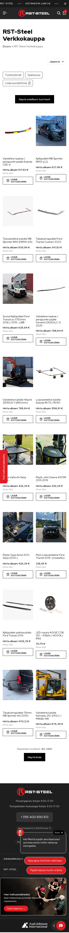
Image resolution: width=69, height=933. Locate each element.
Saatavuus (33, 75)
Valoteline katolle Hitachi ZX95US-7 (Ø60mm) (17, 401)
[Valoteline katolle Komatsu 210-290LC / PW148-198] (51, 685)
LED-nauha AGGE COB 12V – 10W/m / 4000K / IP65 (50, 635)
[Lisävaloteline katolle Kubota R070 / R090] (51, 372)
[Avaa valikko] (5, 13)
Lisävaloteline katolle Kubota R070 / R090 (48, 401)
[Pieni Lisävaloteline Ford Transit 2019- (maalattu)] (51, 527)
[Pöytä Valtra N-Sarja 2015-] (18, 450)
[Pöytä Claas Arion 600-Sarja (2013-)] (18, 527)
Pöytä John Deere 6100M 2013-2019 (51, 479)
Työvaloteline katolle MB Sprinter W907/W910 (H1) (17, 240)
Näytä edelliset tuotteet (34, 99)
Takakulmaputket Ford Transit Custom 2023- (49, 240)
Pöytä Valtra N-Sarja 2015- (14, 479)
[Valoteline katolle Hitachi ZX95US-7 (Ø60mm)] (18, 372)
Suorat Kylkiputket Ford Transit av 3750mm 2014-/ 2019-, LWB (16, 319)
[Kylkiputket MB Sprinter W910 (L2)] (51, 131)
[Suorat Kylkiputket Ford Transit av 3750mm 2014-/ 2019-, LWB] (18, 289)
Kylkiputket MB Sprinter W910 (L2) (49, 160)
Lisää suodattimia (16, 83)
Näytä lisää (34, 757)
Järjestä (54, 61)
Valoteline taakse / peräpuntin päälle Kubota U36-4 (17, 161)
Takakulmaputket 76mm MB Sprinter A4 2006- (17, 714)
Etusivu (7, 46)
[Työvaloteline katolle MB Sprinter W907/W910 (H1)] (18, 211)
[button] (51, 574)
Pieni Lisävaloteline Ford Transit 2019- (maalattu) (50, 556)
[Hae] (59, 13)
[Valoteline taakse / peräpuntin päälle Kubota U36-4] (18, 131)
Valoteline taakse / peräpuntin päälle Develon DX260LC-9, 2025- (48, 321)
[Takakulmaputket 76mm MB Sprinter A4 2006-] (18, 685)
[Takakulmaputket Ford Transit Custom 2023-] (51, 211)
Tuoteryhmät (13, 75)
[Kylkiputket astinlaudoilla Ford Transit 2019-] (18, 605)
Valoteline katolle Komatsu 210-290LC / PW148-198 (48, 715)
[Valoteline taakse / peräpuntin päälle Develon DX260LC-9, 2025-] (51, 289)
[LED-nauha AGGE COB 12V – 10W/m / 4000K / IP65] (51, 605)
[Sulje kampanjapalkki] (65, 3)
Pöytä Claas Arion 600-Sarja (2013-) (16, 556)
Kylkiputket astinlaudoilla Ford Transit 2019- (17, 634)
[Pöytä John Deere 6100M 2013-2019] (51, 450)
